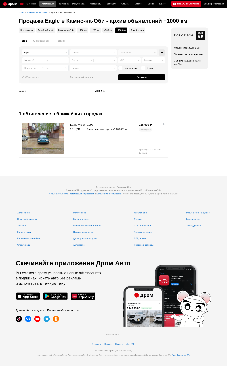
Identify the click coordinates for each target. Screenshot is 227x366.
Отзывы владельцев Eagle (187, 48)
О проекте (96, 344)
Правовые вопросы (143, 245)
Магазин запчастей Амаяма (87, 225)
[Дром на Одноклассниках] (56, 319)
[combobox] (45, 52)
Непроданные (131, 68)
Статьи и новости (142, 225)
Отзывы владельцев (83, 232)
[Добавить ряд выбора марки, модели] (162, 52)
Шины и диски (24, 232)
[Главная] (13, 4)
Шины (151, 3)
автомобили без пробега (108, 193)
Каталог (138, 3)
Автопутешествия (143, 232)
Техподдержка (193, 225)
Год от (75, 60)
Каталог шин (140, 212)
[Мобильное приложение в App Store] (28, 296)
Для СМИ (130, 344)
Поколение (125, 52)
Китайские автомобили (28, 238)
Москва (32, 4)
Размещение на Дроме (198, 212)
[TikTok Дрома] (19, 319)
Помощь (108, 344)
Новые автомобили (58, 193)
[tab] (24, 42)
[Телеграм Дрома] (47, 319)
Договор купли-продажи (85, 238)
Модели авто (112, 334)
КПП (122, 60)
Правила (119, 344)
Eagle (55, 91)
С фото (150, 68)
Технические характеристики (188, 54)
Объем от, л (29, 68)
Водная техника (81, 219)
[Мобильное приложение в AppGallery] (83, 296)
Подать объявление (27, 219)
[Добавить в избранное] (163, 124)
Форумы (138, 219)
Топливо (148, 60)
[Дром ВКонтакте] (28, 319)
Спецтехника (23, 245)
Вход (214, 3)
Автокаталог (79, 245)
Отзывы (125, 3)
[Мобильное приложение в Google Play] (55, 296)
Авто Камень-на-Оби (181, 355)
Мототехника (79, 212)
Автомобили (48, 3)
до (96, 60)
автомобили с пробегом (82, 193)
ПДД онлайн (140, 238)
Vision (131, 91)
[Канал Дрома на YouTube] (37, 319)
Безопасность (193, 219)
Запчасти (111, 3)
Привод (75, 68)
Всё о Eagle (183, 35)
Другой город (137, 30)
